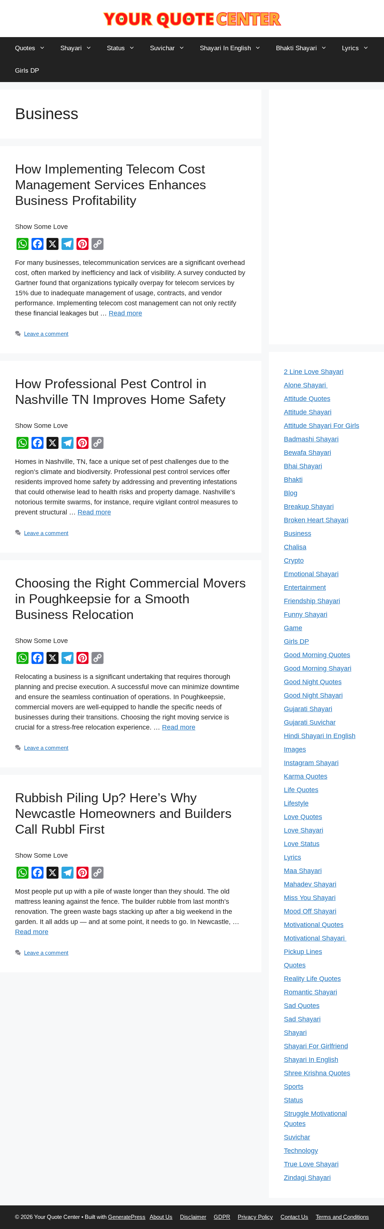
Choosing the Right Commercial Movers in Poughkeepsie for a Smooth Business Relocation (130, 599)
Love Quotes (303, 817)
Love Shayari (303, 830)
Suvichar (162, 48)
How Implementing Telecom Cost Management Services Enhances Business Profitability (110, 184)
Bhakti (293, 479)
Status (116, 48)
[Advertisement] (326, 217)
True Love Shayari (311, 1164)
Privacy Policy (255, 1217)
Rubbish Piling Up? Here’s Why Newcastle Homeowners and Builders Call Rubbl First (123, 813)
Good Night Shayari (313, 695)
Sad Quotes (302, 1005)
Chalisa (295, 547)
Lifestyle (296, 803)
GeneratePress (127, 1217)
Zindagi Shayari (307, 1177)
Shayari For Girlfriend (316, 1046)
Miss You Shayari (310, 898)
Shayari (71, 48)
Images (295, 749)
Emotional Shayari (311, 574)
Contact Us (294, 1217)
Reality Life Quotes (312, 978)
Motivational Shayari (315, 938)
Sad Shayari (302, 1019)
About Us (161, 1217)
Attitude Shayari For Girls (321, 425)
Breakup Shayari (309, 506)
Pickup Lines (303, 951)
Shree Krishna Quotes (317, 1073)
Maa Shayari (303, 871)
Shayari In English (225, 48)
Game (293, 628)
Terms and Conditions (342, 1217)
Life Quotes (301, 790)
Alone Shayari (306, 385)
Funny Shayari (305, 614)
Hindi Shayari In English (320, 736)
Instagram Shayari (311, 763)
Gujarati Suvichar (310, 722)
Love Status (302, 844)
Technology (301, 1150)
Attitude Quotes (307, 398)
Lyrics (350, 48)
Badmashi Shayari (311, 439)
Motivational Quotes (314, 924)
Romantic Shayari (310, 992)
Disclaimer (193, 1217)
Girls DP (27, 70)
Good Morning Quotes (317, 655)
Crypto (294, 560)
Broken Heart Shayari (316, 520)
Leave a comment (46, 333)
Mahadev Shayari (310, 884)
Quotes (25, 48)
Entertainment (305, 587)
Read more (125, 313)
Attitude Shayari (308, 412)
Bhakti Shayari (296, 48)
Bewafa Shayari (307, 452)
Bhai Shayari (303, 466)
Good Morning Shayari (317, 668)
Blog (290, 493)
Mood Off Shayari (310, 911)
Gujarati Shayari (308, 709)
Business (297, 533)
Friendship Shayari (312, 601)
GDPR (222, 1217)
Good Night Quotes (313, 682)
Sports (293, 1086)
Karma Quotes (305, 776)
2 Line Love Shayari (314, 371)
